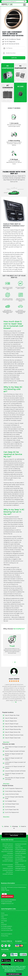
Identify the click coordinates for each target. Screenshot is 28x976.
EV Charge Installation (6, 926)
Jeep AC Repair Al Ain (11, 721)
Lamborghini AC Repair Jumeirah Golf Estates (15, 763)
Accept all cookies (14, 974)
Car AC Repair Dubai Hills (12, 809)
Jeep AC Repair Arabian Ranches (14, 726)
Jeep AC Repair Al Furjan (11, 723)
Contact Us (4, 918)
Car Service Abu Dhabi (7, 930)
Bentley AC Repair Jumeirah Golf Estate (14, 754)
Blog (2, 922)
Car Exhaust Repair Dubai (12, 804)
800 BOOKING (7, 896)
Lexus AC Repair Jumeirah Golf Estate (15, 771)
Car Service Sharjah (6, 928)
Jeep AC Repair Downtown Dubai (14, 735)
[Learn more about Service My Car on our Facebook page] (6, 945)
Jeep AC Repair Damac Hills (12, 732)
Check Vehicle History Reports (13, 791)
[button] (13, 662)
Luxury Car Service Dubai (12, 794)
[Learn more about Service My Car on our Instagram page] (9, 945)
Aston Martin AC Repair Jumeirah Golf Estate (15, 747)
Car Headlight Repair (10, 801)
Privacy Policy (4, 935)
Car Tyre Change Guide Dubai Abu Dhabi (14, 797)
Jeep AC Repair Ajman (11, 718)
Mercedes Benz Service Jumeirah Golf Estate (20, 860)
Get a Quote (14, 835)
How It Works (4, 915)
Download (3, 924)
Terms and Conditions (6, 933)
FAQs (2, 916)
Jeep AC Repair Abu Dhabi (12, 715)
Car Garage (4, 920)
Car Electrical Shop (10, 806)
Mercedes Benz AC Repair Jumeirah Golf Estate (15, 778)
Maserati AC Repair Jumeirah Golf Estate (14, 774)
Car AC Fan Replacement (12, 812)
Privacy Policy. (20, 971)
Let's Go (14, 57)
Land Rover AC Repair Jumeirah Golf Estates (15, 767)
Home (2, 913)
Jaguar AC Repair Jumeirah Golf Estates (13, 758)
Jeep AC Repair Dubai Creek (12, 738)
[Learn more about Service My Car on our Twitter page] (2, 945)
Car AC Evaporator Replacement (14, 788)
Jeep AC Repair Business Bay (13, 729)
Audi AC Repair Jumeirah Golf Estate (15, 751)
